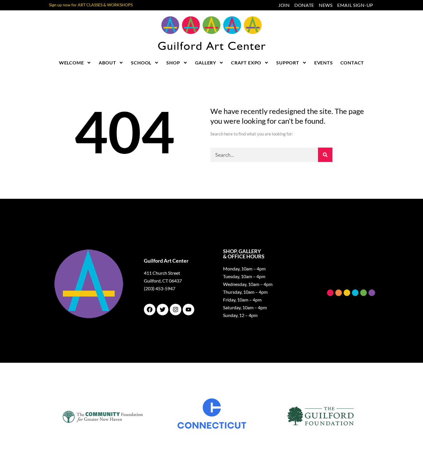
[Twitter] (162, 309)
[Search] (325, 155)
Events (323, 62)
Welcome (71, 62)
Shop (173, 62)
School (141, 62)
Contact (352, 62)
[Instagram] (175, 309)
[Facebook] (149, 309)
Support (287, 62)
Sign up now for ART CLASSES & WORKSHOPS (91, 4)
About (107, 62)
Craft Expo (246, 62)
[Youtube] (188, 309)
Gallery (205, 62)
